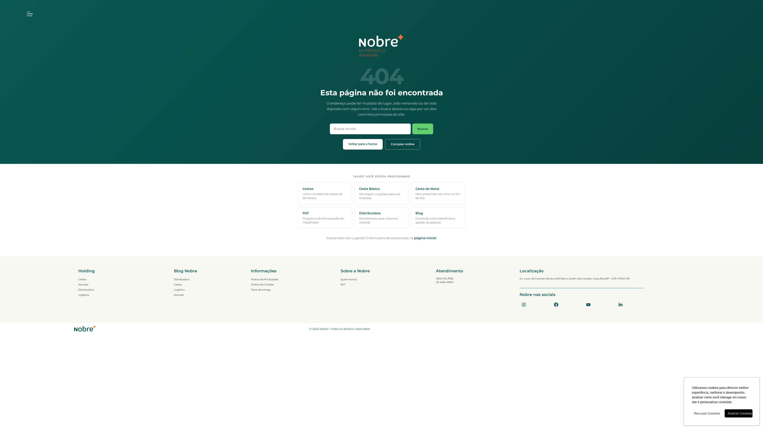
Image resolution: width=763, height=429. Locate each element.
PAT (343, 284)
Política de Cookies (262, 284)
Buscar (422, 129)
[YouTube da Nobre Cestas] (588, 304)
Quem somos (349, 279)
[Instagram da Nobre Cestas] (524, 304)
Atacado (83, 284)
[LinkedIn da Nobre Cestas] (620, 304)
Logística (83, 294)
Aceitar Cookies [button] (740, 413)
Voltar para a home (363, 144)
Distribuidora (86, 289)
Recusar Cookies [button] (707, 413)
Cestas (82, 279)
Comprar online (402, 144)
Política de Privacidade (264, 279)
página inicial (425, 238)
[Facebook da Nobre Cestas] (556, 304)
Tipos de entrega (261, 289)
